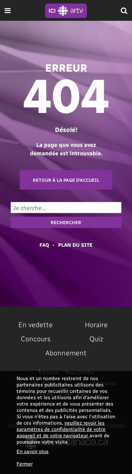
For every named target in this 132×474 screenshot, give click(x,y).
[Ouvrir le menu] (7, 10)
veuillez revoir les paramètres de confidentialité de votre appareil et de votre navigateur (61, 429)
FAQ (44, 245)
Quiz (96, 338)
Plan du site (75, 245)
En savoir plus (33, 451)
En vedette (35, 324)
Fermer (25, 464)
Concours (36, 338)
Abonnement (66, 352)
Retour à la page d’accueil (66, 179)
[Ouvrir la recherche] (124, 10)
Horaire (96, 324)
